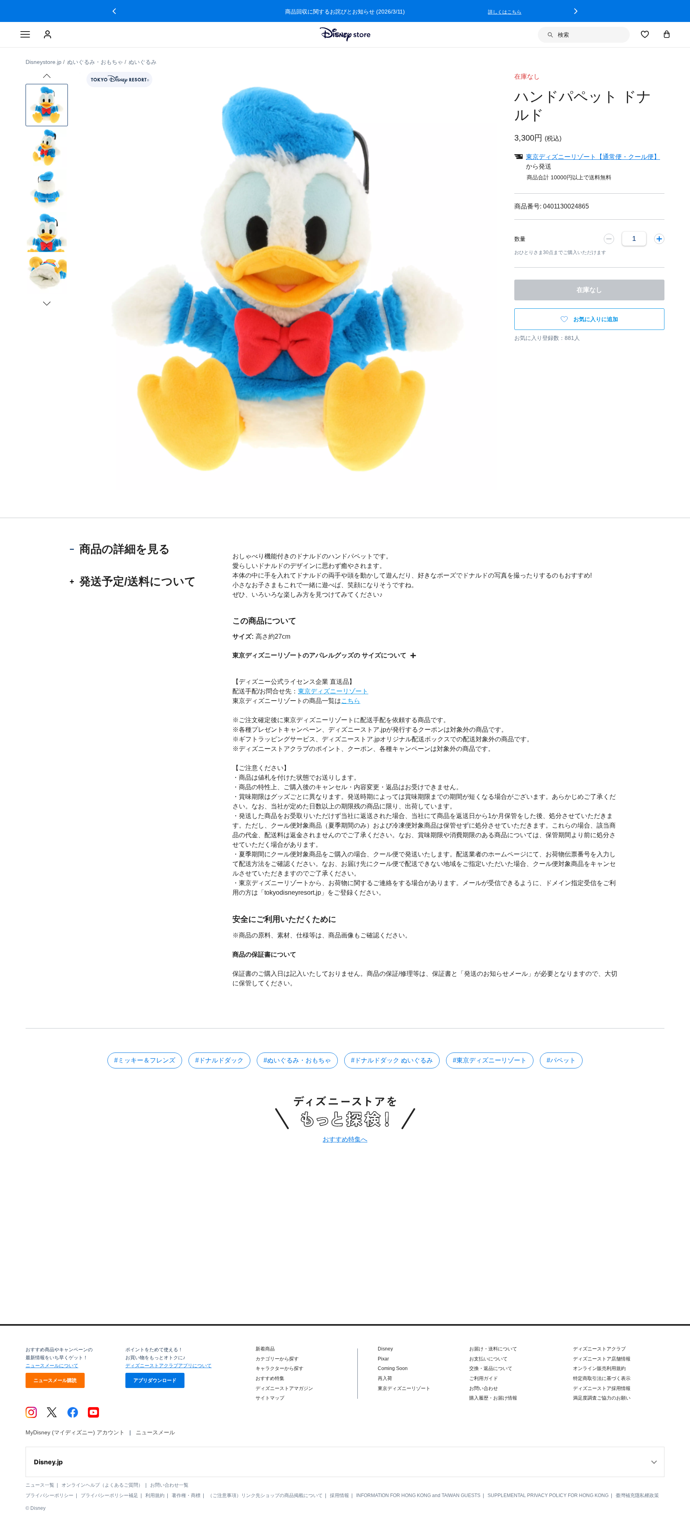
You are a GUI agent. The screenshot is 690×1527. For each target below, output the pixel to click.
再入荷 (385, 1378)
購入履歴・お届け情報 (493, 1398)
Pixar (383, 1359)
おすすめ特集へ (345, 1139)
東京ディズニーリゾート (333, 691)
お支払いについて (488, 1359)
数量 (519, 239)
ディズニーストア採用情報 (602, 1388)
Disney (385, 1349)
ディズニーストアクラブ (599, 1349)
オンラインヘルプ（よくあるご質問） (102, 1485)
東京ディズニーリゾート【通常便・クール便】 (593, 156)
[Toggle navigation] (25, 34)
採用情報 (339, 1495)
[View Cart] (667, 34)
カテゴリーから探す (277, 1359)
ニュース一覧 (40, 1485)
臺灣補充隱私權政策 (637, 1495)
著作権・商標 (186, 1495)
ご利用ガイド (483, 1378)
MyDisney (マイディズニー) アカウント (75, 1432)
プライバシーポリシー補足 (109, 1495)
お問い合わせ (483, 1388)
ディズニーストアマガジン (284, 1388)
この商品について (264, 620)
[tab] (133, 549)
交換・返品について (490, 1368)
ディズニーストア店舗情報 (602, 1359)
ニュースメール (155, 1432)
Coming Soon (393, 1368)
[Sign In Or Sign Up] (48, 35)
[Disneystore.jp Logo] (345, 34)
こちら (350, 700)
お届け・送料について (493, 1349)
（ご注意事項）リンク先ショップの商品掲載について (265, 1495)
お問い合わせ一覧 (169, 1485)
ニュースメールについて (52, 1365)
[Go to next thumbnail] (47, 304)
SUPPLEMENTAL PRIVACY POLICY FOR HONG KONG (548, 1495)
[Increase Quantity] (659, 238)
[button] (114, 11)
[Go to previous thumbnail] (47, 76)
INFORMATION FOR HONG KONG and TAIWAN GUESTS (418, 1495)
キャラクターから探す (279, 1368)
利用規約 (155, 1495)
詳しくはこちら (504, 12)
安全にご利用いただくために (284, 919)
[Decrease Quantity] (609, 238)
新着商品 (265, 1349)
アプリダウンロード (154, 1380)
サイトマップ (270, 1398)
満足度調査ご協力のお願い (602, 1398)
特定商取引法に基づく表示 (602, 1378)
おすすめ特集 (270, 1378)
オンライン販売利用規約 (599, 1368)
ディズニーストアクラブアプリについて (168, 1365)
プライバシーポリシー (49, 1495)
